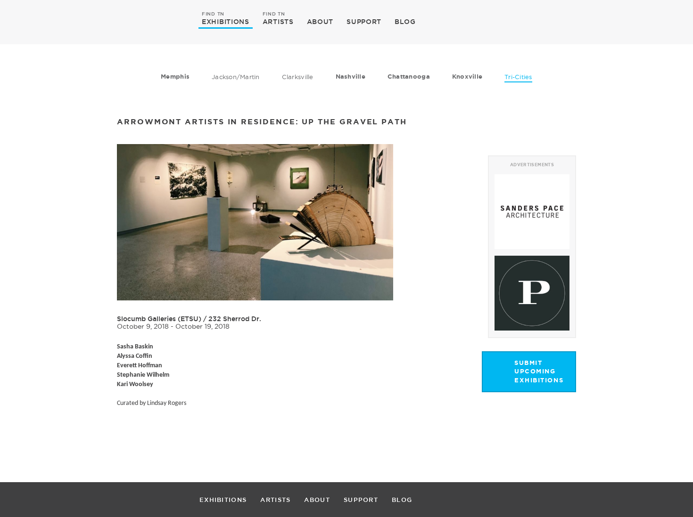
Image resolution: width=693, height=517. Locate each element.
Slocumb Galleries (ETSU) (159, 319)
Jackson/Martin (236, 76)
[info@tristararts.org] (610, 21)
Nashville (350, 76)
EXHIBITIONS (225, 21)
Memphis (175, 76)
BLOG (405, 21)
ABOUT (320, 21)
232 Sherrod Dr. (234, 319)
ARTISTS (278, 21)
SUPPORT (363, 21)
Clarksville (298, 76)
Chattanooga (409, 76)
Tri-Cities (518, 76)
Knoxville (467, 76)
